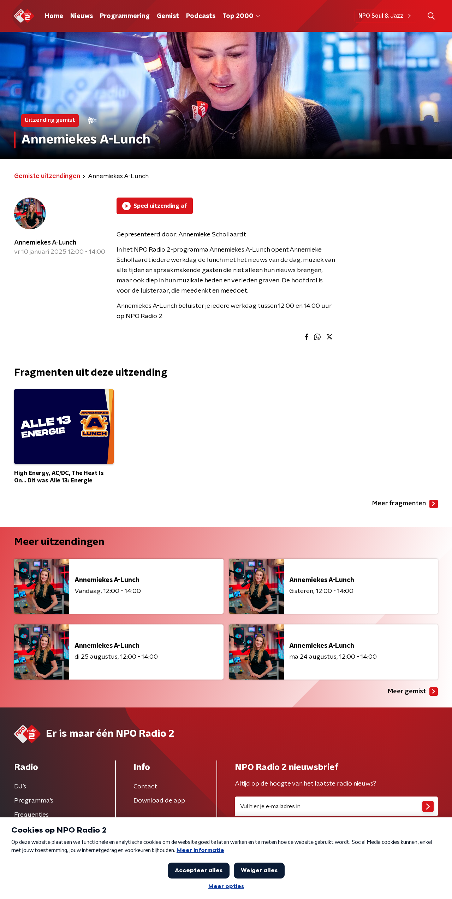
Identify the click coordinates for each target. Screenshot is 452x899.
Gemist (168, 16)
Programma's (33, 801)
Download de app (159, 801)
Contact (145, 786)
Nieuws (81, 16)
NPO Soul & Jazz (380, 16)
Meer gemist (407, 691)
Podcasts (200, 16)
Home (54, 16)
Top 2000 (238, 16)
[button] (431, 16)
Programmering (125, 16)
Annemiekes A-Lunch (45, 243)
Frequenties (31, 815)
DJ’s (20, 786)
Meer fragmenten (399, 503)
